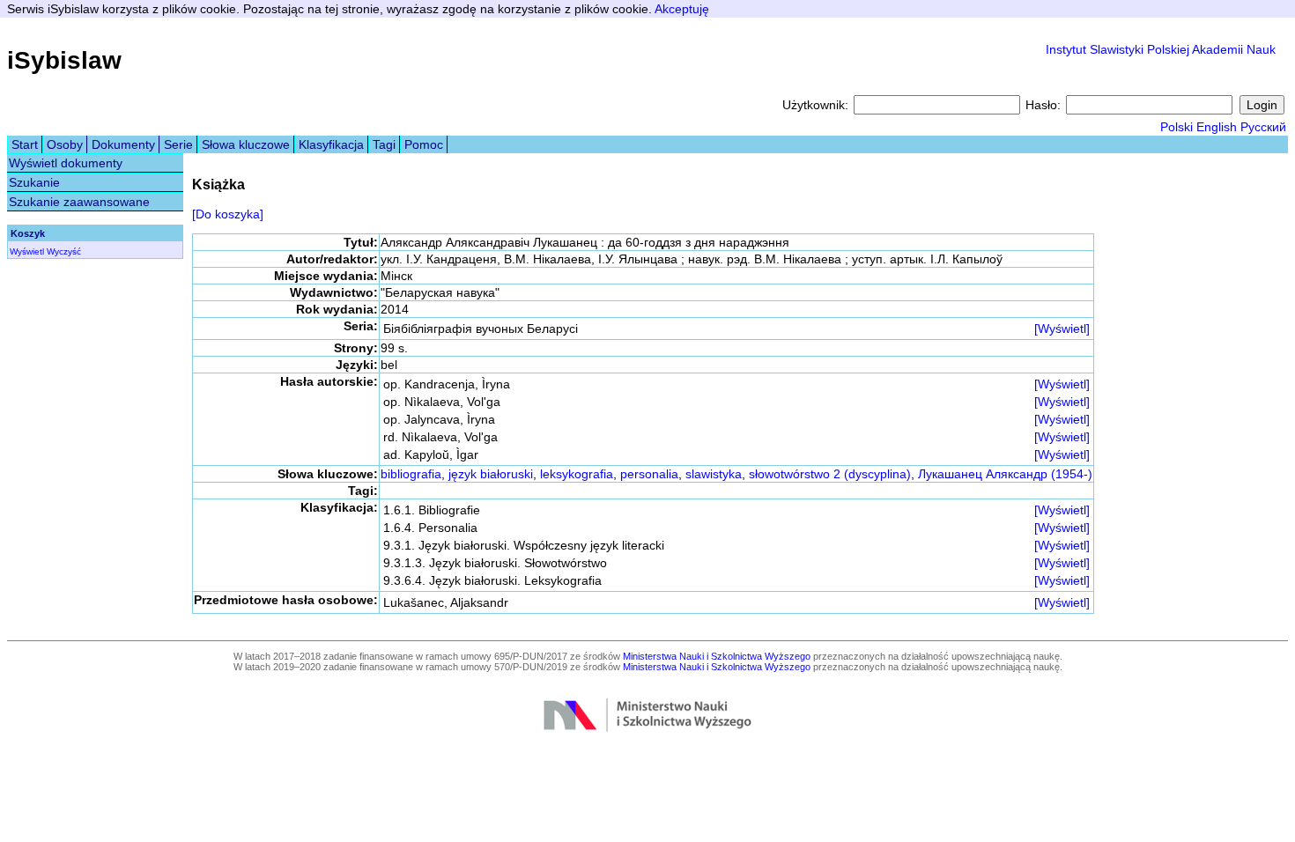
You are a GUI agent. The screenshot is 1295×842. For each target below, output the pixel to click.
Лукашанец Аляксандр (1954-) (1005, 474)
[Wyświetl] (1062, 328)
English (1216, 127)
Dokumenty (123, 144)
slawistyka (713, 474)
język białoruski (490, 474)
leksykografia (576, 474)
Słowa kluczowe (246, 144)
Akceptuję (682, 9)
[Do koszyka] (227, 214)
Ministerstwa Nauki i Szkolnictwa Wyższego (716, 656)
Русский (1263, 127)
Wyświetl (27, 251)
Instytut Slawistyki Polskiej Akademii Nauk (1161, 49)
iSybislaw (64, 60)
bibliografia (411, 474)
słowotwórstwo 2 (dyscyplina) (830, 474)
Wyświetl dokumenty (65, 163)
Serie (178, 144)
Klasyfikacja (331, 144)
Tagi (384, 144)
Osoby (65, 144)
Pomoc (423, 144)
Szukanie (34, 182)
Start (24, 144)
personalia (649, 474)
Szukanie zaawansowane (79, 202)
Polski (1176, 127)
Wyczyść (64, 251)
